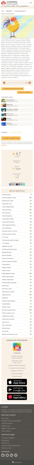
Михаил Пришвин (7, 255)
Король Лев (9, 104)
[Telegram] (15, 184)
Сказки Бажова (6, 304)
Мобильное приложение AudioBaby (11, 420)
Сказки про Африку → (25, 92)
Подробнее (4, 145)
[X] (17, 184)
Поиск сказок (5, 418)
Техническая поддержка (8, 437)
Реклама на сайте (6, 448)
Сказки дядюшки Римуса (8, 225)
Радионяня (5, 297)
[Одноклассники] (12, 184)
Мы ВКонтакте (5, 440)
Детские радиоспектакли (8, 310)
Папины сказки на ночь (8, 313)
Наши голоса (5, 322)
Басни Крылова (6, 212)
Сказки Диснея (6, 264)
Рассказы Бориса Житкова (9, 282)
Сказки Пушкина (6, 194)
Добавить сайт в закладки (8, 428)
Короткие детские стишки (9, 234)
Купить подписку (6, 431)
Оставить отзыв (16, 132)
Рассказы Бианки (6, 209)
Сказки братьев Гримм (8, 222)
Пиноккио (9, 118)
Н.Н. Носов (5, 237)
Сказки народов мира (8, 206)
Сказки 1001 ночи (7, 203)
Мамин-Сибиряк (6, 267)
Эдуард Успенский (7, 246)
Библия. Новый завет (8, 279)
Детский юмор (6, 328)
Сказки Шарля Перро (8, 219)
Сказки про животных (8, 258)
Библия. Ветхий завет (8, 276)
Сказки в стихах (6, 307)
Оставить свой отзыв (11, 138)
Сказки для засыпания (8, 319)
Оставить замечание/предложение (11, 445)
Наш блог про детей (7, 423)
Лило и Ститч (10, 114)
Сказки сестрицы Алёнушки (9, 261)
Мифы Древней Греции (8, 273)
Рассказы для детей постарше (10, 240)
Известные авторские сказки (9, 334)
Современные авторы (8, 316)
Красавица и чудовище (12, 109)
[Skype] (24, 184)
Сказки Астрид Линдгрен (8, 300)
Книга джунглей (10, 99)
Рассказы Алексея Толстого (9, 231)
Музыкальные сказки (7, 200)
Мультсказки (5, 285)
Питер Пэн (9, 123)
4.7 (18, 153)
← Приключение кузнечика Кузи (12, 88)
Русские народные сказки (9, 197)
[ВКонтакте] (10, 184)
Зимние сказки (6, 270)
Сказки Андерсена (7, 216)
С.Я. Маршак (5, 243)
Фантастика (5, 331)
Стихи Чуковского (7, 228)
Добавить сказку (6, 426)
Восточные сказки (7, 288)
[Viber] (19, 184)
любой (18, 169)
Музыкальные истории (8, 291)
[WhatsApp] (22, 184)
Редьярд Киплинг (6, 252)
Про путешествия (7, 325)
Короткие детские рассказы (9, 249)
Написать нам (5, 443)
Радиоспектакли (6, 294)
